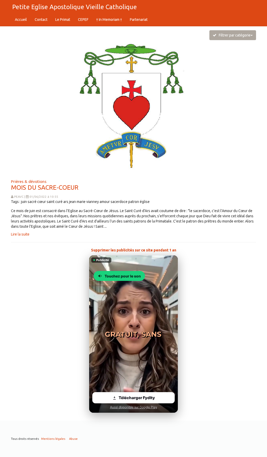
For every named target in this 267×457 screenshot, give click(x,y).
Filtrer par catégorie (233, 35)
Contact (41, 19)
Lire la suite (20, 234)
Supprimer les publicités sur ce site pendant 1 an (133, 250)
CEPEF (83, 19)
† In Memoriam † (109, 19)
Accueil (21, 19)
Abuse (73, 438)
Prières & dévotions (28, 181)
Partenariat (139, 19)
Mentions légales (53, 438)
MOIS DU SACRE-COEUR (44, 187)
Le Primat (62, 19)
